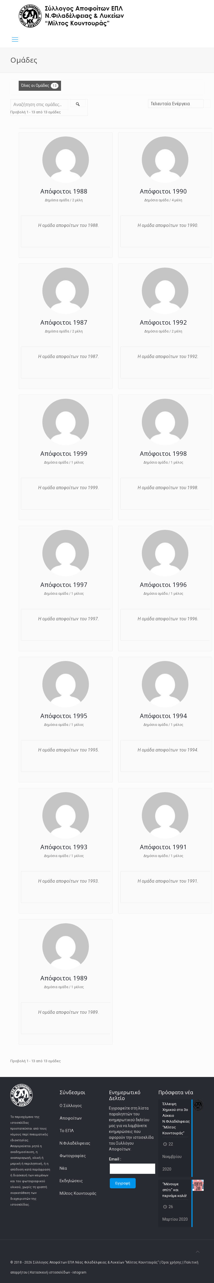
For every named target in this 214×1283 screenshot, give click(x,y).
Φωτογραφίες (73, 1155)
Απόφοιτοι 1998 (163, 453)
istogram (79, 1272)
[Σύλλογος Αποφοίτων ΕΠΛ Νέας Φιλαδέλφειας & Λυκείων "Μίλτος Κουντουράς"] (72, 16)
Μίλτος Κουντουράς (78, 1193)
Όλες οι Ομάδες (39, 85)
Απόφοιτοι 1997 (63, 584)
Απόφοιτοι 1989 (63, 978)
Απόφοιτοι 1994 (163, 715)
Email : (115, 1159)
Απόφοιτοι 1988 (63, 191)
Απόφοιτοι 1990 (163, 191)
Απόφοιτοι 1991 (163, 847)
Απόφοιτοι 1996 (163, 584)
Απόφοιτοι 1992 (163, 322)
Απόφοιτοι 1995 (63, 715)
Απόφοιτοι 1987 (63, 322)
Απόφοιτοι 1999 (63, 453)
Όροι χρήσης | (172, 1262)
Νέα (63, 1168)
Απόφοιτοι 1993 (63, 847)
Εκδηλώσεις (71, 1180)
